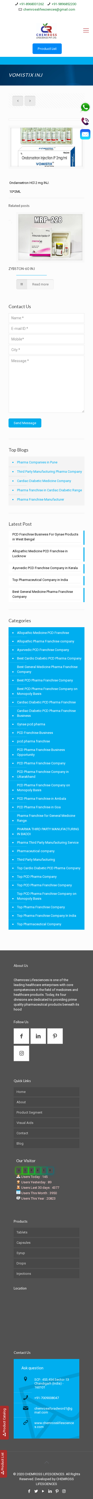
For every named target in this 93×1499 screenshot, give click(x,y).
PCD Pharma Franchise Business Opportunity (41, 752)
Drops (21, 1263)
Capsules (23, 1243)
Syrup (21, 1253)
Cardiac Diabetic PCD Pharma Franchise (46, 702)
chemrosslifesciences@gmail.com (49, 9)
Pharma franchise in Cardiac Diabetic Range (49, 490)
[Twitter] (36, 16)
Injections (24, 1274)
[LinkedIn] (50, 16)
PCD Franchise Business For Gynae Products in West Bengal (45, 536)
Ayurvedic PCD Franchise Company (43, 650)
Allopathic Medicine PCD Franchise (43, 633)
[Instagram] (63, 16)
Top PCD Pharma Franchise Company (44, 885)
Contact (22, 1133)
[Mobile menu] (86, 30)
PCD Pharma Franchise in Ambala (41, 799)
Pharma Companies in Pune (37, 462)
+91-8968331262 (31, 4)
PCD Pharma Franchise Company (41, 763)
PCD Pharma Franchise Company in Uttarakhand (43, 774)
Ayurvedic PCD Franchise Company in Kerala (45, 568)
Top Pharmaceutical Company (39, 924)
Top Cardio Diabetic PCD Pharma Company (48, 868)
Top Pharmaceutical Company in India (40, 580)
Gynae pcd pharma (31, 724)
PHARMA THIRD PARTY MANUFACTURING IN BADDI (48, 831)
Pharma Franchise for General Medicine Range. (46, 818)
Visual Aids (25, 1123)
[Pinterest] (56, 16)
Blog (20, 1143)
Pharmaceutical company (36, 851)
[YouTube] (43, 16)
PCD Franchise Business (35, 733)
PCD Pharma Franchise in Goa (39, 807)
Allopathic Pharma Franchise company (45, 641)
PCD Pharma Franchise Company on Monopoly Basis (43, 787)
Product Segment (29, 1112)
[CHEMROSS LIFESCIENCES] (46, 30)
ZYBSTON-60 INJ (22, 269)
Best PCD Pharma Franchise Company (45, 680)
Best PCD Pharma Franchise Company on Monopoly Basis (47, 691)
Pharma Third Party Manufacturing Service (48, 842)
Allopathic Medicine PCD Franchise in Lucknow (40, 553)
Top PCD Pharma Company (37, 877)
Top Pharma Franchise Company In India (46, 916)
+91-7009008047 (46, 1398)
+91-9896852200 (64, 4)
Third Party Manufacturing (36, 859)
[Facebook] (30, 16)
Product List (47, 48)
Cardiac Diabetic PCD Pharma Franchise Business (46, 713)
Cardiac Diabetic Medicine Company (44, 481)
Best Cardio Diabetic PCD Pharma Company (49, 658)
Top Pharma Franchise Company (41, 907)
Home (21, 1092)
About (21, 1102)
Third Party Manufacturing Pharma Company (49, 471)
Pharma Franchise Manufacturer (40, 499)
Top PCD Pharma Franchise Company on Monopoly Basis (46, 896)
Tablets (22, 1232)
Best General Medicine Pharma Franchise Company (42, 594)
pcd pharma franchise (33, 741)
